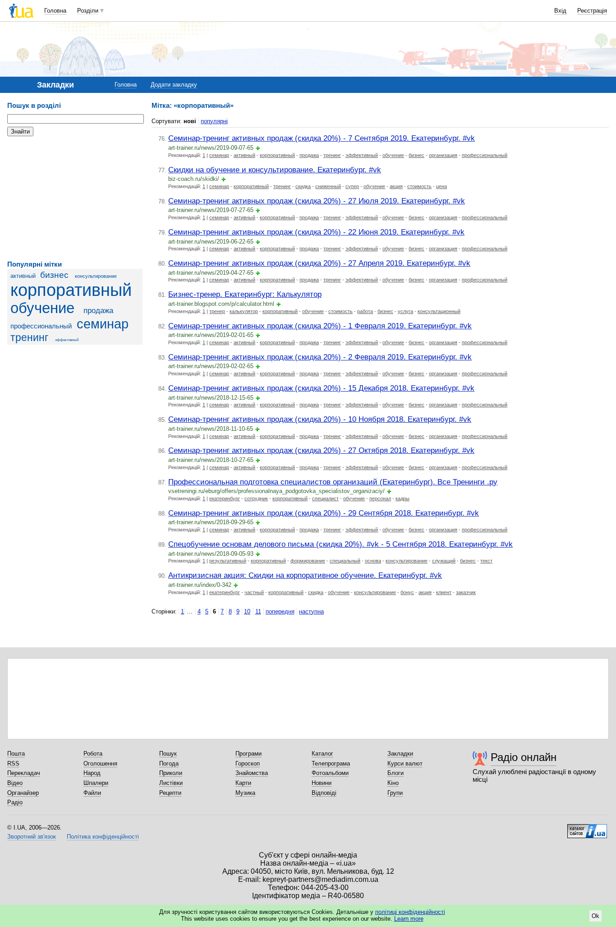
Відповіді (324, 792)
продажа (98, 310)
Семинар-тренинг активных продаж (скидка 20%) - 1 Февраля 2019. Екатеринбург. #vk (320, 325)
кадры (402, 498)
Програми (248, 753)
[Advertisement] (75, 198)
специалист (325, 498)
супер (352, 186)
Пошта (16, 753)
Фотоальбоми (330, 773)
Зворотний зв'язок (31, 836)
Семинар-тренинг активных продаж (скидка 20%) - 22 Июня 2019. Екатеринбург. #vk (316, 231)
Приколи (170, 773)
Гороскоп (247, 763)
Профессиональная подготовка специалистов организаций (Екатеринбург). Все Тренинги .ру (332, 481)
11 (258, 611)
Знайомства (251, 773)
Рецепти (170, 792)
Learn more (408, 918)
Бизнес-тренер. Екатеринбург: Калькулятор (245, 294)
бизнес (54, 275)
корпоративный (71, 290)
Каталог (322, 753)
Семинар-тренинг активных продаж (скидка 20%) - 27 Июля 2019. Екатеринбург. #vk (316, 200)
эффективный (66, 340)
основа (373, 560)
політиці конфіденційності (410, 912)
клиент (443, 592)
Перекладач (23, 773)
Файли (92, 792)
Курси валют (405, 763)
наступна (311, 611)
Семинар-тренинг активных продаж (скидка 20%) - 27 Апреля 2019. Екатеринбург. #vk (319, 262)
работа (365, 311)
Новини (321, 782)
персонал (380, 498)
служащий (443, 560)
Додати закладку (174, 84)
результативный (227, 560)
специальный (345, 560)
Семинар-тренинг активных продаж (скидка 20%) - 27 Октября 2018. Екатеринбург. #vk (321, 450)
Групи (395, 792)
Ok (595, 916)
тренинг (29, 337)
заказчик (466, 592)
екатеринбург (224, 498)
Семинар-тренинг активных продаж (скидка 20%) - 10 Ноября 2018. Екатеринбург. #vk (319, 419)
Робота (92, 753)
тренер (217, 311)
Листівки (171, 782)
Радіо (15, 802)
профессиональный (41, 326)
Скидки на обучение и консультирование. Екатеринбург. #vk (274, 169)
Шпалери (95, 782)
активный (23, 275)
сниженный (328, 186)
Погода (169, 763)
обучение (42, 308)
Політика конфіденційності (103, 836)
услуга (405, 311)
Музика (245, 792)
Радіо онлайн (523, 757)
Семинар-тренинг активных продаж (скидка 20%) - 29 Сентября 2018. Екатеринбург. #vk (323, 512)
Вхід (560, 10)
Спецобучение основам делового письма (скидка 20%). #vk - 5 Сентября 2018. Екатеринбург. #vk (340, 544)
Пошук (168, 753)
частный (254, 592)
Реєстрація (592, 10)
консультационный (439, 311)
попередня (280, 611)
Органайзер (23, 792)
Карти (243, 782)
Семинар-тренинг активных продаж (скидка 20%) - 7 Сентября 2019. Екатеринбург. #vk (321, 138)
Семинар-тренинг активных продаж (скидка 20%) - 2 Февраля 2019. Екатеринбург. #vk (320, 356)
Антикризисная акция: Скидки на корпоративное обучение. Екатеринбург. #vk (305, 575)
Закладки (400, 753)
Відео (15, 782)
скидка (303, 186)
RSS (13, 763)
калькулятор (244, 311)
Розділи (87, 10)
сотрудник (256, 498)
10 (247, 611)
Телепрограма (331, 763)
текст (486, 560)
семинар (103, 324)
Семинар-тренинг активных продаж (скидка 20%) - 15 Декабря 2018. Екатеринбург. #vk (321, 387)
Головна (55, 10)
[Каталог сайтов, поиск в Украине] (587, 827)
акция (396, 186)
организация (443, 155)
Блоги (395, 773)
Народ (92, 773)
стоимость (419, 186)
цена (441, 186)
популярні (214, 121)
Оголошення (100, 763)
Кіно (393, 782)
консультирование (96, 276)
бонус (407, 592)
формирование (307, 560)
